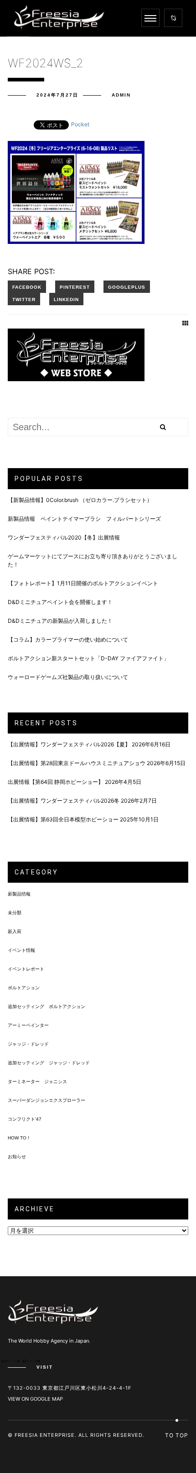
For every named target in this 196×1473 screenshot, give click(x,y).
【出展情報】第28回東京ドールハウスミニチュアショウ (76, 763)
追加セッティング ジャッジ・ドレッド (49, 1062)
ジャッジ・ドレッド (28, 1044)
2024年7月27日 (57, 94)
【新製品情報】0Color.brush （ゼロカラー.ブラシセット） (80, 499)
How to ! (18, 1137)
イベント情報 (21, 950)
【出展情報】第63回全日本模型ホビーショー (63, 819)
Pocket (80, 124)
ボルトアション (24, 987)
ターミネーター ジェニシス (37, 1081)
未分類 (14, 912)
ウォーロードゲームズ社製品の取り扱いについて (68, 677)
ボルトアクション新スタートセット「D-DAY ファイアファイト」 (88, 658)
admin (121, 94)
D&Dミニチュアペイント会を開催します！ (60, 602)
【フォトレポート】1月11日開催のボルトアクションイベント (83, 583)
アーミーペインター (28, 1025)
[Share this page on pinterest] (74, 287)
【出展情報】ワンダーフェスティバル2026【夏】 (69, 744)
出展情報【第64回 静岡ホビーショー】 (55, 781)
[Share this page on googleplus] (126, 287)
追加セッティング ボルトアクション (46, 1006)
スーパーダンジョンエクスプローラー (46, 1100)
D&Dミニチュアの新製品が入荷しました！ (60, 620)
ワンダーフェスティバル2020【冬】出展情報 (64, 537)
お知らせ (17, 1156)
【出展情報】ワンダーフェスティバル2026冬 (63, 800)
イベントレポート (26, 968)
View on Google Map (35, 1399)
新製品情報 (19, 893)
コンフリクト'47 (24, 1119)
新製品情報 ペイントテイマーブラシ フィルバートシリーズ (84, 518)
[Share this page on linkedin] (66, 299)
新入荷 (14, 931)
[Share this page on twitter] (24, 299)
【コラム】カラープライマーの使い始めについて (68, 639)
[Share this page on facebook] (27, 287)
